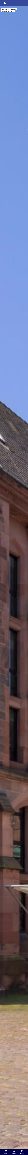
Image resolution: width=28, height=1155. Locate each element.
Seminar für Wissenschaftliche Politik (9, 10)
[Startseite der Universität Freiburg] (4, 3)
